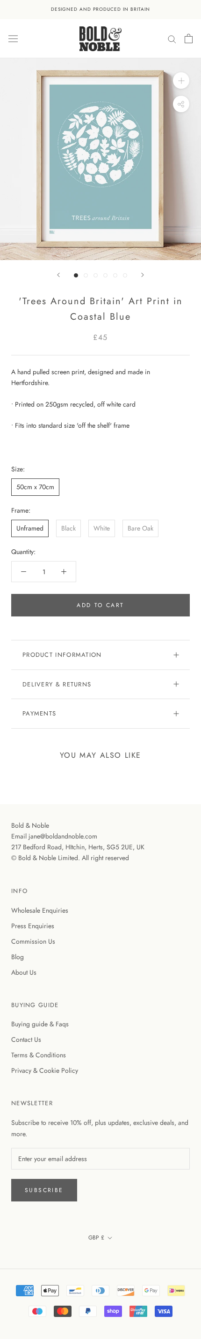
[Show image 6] (125, 275)
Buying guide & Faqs (40, 1024)
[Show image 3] (95, 275)
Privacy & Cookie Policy (44, 1070)
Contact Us (26, 1039)
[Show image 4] (105, 275)
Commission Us (33, 941)
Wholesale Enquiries (39, 910)
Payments (39, 713)
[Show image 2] (86, 275)
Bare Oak (140, 528)
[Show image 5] (115, 275)
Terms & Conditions (38, 1055)
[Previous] (58, 275)
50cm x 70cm (35, 487)
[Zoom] (181, 80)
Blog (17, 957)
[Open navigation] (13, 38)
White (101, 528)
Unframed (29, 528)
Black (68, 528)
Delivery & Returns (56, 684)
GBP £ (96, 1237)
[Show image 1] (76, 275)
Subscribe (44, 1190)
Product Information (62, 654)
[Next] (142, 275)
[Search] (172, 38)
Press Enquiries (32, 926)
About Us (23, 972)
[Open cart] (189, 38)
